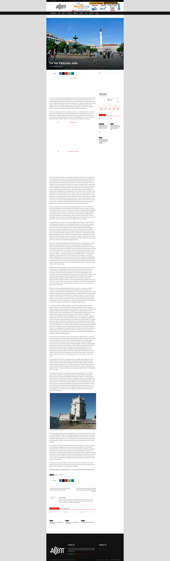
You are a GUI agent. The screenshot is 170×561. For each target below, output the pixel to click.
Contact (70, 0)
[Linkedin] (72, 73)
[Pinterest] (66, 73)
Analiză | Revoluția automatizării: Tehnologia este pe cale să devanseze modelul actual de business (86, 490)
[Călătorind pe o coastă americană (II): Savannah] (57, 516)
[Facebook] (117, 1)
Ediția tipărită (118, 559)
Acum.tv (70, 469)
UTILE (86, 13)
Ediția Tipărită (85, 0)
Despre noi (80, 0)
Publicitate (75, 0)
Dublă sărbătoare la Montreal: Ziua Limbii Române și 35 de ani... (103, 127)
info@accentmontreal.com (80, 554)
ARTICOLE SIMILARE (54, 508)
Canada (100, 137)
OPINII (63, 13)
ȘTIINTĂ (81, 13)
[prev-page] (50, 526)
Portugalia (61, 474)
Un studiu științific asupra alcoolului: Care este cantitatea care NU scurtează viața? (60, 489)
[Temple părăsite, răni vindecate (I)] (88, 516)
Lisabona (56, 474)
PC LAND (76, 559)
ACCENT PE (91, 13)
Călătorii (60, 16)
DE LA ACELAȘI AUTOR (65, 508)
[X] (119, 1)
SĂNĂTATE (75, 13)
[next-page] (52, 526)
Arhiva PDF (91, 0)
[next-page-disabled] (102, 146)
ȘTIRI (59, 13)
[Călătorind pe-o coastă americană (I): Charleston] (72, 516)
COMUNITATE (53, 13)
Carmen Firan (55, 66)
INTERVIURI (69, 13)
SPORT (97, 13)
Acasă (51, 16)
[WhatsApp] (69, 73)
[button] (118, 13)
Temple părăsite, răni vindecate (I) (88, 522)
